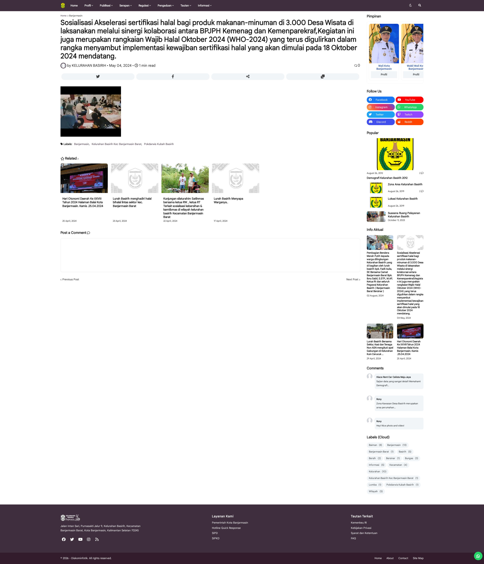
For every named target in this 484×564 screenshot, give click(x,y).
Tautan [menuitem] (185, 5)
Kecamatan (398, 464)
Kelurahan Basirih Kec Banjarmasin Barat (116, 144)
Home (63, 16)
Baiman (375, 445)
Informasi (376, 464)
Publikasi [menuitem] (105, 5)
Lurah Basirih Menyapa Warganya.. (228, 200)
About (390, 558)
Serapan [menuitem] (124, 5)
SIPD (215, 533)
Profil (384, 74)
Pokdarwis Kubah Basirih (159, 144)
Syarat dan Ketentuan (364, 533)
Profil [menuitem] (88, 5)
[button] (410, 5)
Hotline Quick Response (226, 528)
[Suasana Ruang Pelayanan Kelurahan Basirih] (376, 216)
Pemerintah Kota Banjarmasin (230, 522)
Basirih (405, 451)
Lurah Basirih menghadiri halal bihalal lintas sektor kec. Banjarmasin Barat (132, 202)
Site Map (418, 558)
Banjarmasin (75, 16)
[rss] (97, 539)
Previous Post (70, 279)
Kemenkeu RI (359, 522)
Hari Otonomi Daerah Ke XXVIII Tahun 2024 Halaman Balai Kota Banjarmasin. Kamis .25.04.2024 (82, 202)
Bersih (375, 458)
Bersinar (393, 458)
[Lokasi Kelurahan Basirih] (376, 202)
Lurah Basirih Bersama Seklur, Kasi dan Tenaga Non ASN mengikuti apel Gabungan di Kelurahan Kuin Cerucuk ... (380, 348)
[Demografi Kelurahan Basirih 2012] (395, 154)
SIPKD (216, 538)
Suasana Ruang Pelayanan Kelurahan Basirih (404, 214)
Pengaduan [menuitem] (164, 5)
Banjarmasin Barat (381, 451)
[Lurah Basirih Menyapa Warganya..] (235, 180)
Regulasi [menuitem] (144, 5)
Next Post (352, 279)
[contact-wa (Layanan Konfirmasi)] (478, 556)
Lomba (375, 484)
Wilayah (376, 491)
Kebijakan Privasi (361, 528)
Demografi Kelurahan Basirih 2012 (387, 178)
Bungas (411, 458)
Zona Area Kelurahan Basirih (405, 184)
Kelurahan (377, 471)
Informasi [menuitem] (203, 5)
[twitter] (72, 539)
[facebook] (63, 539)
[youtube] (80, 539)
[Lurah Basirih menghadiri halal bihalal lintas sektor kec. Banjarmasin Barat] (134, 180)
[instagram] (88, 539)
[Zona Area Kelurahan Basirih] (376, 188)
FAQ (353, 538)
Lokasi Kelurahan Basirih (403, 198)
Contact (403, 558)
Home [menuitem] (74, 5)
